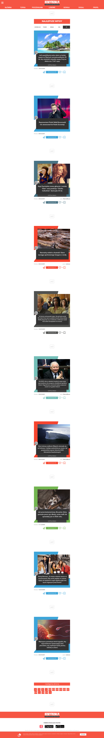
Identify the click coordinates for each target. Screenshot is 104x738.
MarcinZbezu (66, 198)
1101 (43, 692)
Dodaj (81, 7)
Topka (22, 7)
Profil (96, 7)
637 (68, 689)
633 (53, 689)
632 (49, 689)
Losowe (52, 7)
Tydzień (45, 27)
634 (57, 689)
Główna (8, 7)
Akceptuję (83, 734)
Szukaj (67, 7)
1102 (46, 692)
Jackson (68, 264)
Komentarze (52, 72)
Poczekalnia (37, 7)
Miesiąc (52, 27)
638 (35, 692)
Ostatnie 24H (38, 27)
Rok (59, 27)
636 (64, 689)
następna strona (52, 684)
